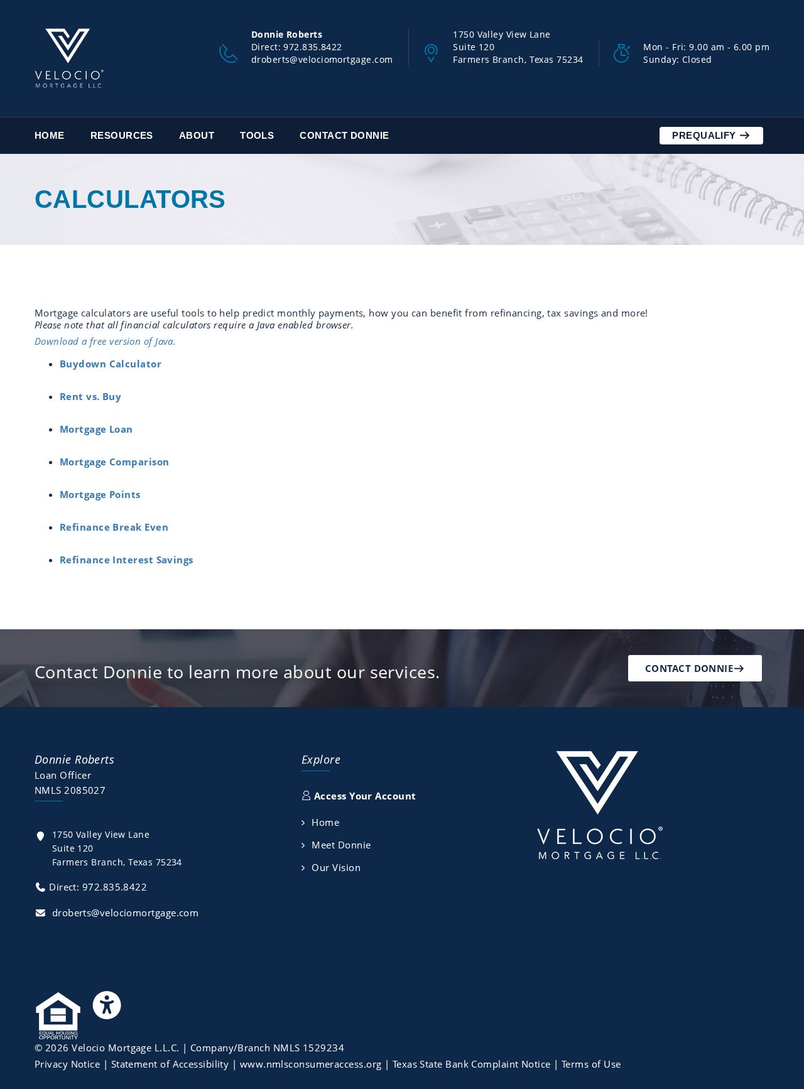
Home (50, 135)
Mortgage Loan (96, 429)
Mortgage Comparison (115, 461)
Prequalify (705, 135)
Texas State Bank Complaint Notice (472, 1064)
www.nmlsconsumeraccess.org (311, 1064)
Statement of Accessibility (170, 1064)
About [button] (196, 135)
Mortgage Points (100, 494)
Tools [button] (257, 135)
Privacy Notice (67, 1064)
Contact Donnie (344, 135)
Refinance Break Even (114, 527)
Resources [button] (121, 135)
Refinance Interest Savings (126, 559)
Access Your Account (363, 795)
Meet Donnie (341, 844)
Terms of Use (591, 1064)
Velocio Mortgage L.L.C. (125, 1047)
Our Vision (336, 867)
